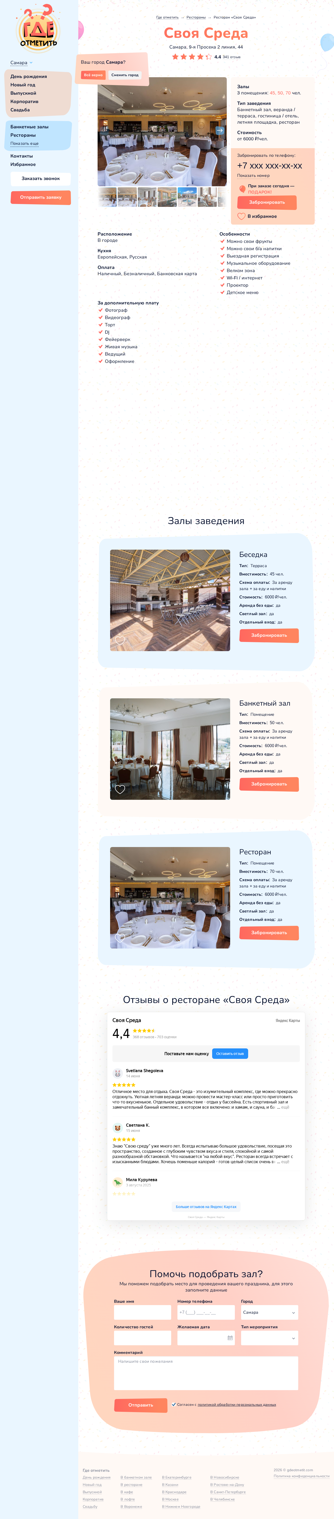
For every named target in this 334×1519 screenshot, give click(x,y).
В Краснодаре (174, 1492)
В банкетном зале (136, 1477)
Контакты (21, 156)
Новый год (22, 84)
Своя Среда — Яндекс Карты (206, 1217)
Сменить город (125, 75)
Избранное (23, 164)
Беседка (253, 554)
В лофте (128, 1499)
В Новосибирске (224, 1477)
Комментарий (128, 1352)
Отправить (140, 1405)
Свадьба (20, 109)
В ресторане (131, 1484)
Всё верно (93, 75)
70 (288, 92)
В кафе (127, 1492)
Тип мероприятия (259, 1327)
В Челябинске (222, 1499)
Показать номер (253, 175)
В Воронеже (131, 1506)
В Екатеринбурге (177, 1477)
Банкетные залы (29, 126)
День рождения (28, 76)
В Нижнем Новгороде (181, 1506)
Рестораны (23, 135)
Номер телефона (194, 1301)
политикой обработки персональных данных (237, 1404)
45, (274, 92)
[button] (104, 130)
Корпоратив (24, 101)
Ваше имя (124, 1301)
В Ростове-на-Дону (227, 1484)
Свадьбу (90, 1506)
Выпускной (23, 93)
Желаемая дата (193, 1327)
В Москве (170, 1499)
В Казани (170, 1484)
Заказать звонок (41, 178)
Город (247, 1301)
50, (281, 92)
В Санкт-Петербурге (228, 1492)
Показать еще (24, 143)
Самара (18, 62)
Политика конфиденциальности (302, 1476)
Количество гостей (133, 1327)
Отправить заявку (41, 197)
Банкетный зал (264, 703)
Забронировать (267, 202)
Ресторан (255, 852)
